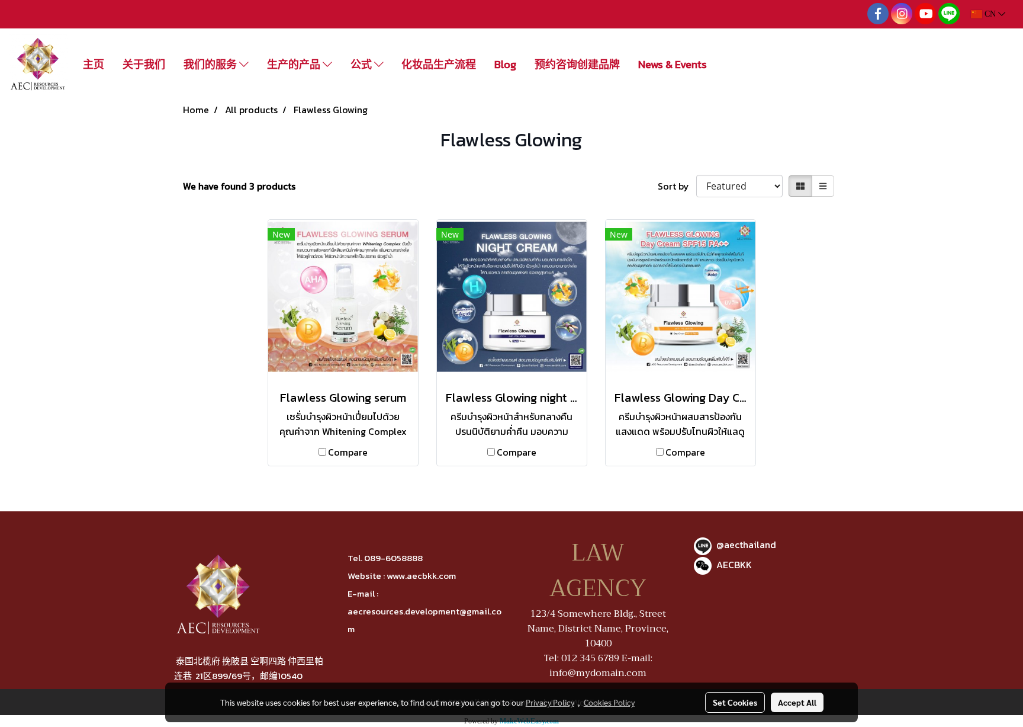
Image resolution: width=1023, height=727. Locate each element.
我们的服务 (211, 64)
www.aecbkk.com (421, 575)
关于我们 (144, 64)
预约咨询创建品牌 (577, 64)
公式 (362, 64)
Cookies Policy (609, 702)
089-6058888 (393, 558)
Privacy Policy (550, 702)
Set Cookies (735, 702)
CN (990, 13)
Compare (348, 452)
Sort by (677, 186)
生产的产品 (295, 64)
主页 (93, 64)
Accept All (797, 702)
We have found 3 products (239, 186)
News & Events (672, 64)
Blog (505, 64)
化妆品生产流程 (438, 64)
